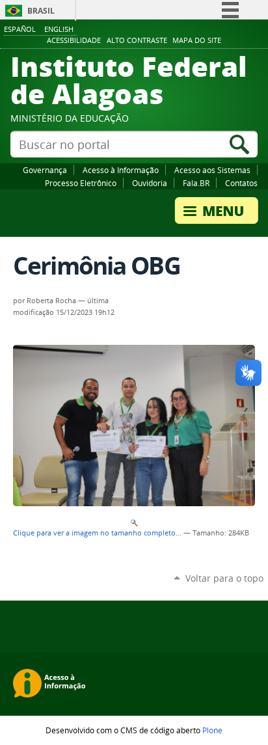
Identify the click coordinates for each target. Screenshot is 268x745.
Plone (212, 730)
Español (20, 29)
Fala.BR (196, 183)
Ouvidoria (149, 183)
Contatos (241, 183)
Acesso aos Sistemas (212, 170)
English (59, 29)
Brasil (41, 10)
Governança (45, 170)
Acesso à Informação (121, 170)
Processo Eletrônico (80, 183)
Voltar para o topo (224, 578)
